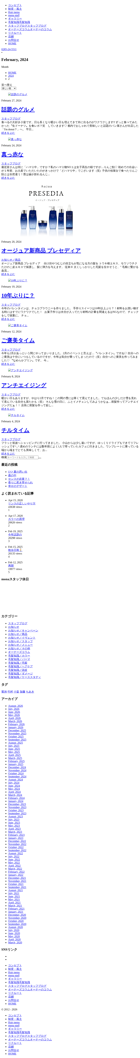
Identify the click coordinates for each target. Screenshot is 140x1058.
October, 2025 (16, 736)
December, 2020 (17, 914)
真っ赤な (12, 154)
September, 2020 (17, 924)
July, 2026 (13, 708)
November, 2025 (17, 733)
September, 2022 (17, 850)
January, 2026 (15, 727)
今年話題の (15, 534)
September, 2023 (17, 813)
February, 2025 (16, 761)
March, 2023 (15, 831)
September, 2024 (17, 776)
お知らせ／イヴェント (22, 637)
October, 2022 (16, 847)
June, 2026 (14, 712)
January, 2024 (15, 801)
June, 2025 (14, 748)
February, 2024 (16, 798)
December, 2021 (17, 877)
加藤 (22, 691)
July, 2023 (13, 819)
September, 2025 (17, 739)
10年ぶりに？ (18, 295)
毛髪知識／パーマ (19, 659)
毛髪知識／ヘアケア (20, 666)
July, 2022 (13, 856)
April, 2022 (14, 865)
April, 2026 (14, 718)
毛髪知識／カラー (19, 655)
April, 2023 (14, 828)
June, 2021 (14, 896)
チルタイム (15, 430)
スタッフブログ (17, 623)
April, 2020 (14, 939)
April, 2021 (14, 902)
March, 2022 (15, 868)
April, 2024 (14, 791)
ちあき (30, 691)
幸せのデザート (17, 486)
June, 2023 (14, 822)
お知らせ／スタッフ (20, 641)
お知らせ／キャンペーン (23, 630)
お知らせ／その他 (19, 648)
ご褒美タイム (18, 340)
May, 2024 (14, 788)
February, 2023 (16, 834)
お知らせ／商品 (17, 634)
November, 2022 (17, 844)
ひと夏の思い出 (17, 471)
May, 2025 (14, 751)
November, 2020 (17, 917)
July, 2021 (13, 893)
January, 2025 (15, 764)
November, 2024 (17, 770)
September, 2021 (17, 887)
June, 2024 (14, 785)
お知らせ (13, 626)
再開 (11, 565)
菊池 (4, 691)
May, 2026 (14, 715)
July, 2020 (13, 930)
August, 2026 (15, 705)
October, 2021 (16, 884)
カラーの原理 (16, 519)
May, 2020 (14, 936)
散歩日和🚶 (15, 550)
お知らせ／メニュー (20, 644)
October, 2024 (16, 773)
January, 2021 (15, 911)
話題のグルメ (18, 109)
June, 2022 (14, 859)
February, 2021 (16, 908)
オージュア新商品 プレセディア (41, 250)
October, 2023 (16, 810)
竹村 (10, 691)
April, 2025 (14, 755)
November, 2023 (17, 807)
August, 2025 (15, 742)
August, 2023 (15, 816)
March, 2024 (15, 795)
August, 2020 (15, 927)
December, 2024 (17, 767)
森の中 (12, 475)
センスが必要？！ (19, 478)
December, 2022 (17, 841)
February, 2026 (16, 724)
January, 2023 (15, 838)
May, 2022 (14, 862)
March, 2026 (15, 721)
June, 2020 (14, 933)
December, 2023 (17, 804)
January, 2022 (15, 874)
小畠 (16, 691)
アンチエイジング (23, 385)
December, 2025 (17, 730)
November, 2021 (17, 881)
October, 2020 (16, 921)
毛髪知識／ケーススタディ (24, 677)
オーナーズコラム (19, 652)
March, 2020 (15, 942)
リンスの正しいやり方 (22, 503)
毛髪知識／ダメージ (20, 673)
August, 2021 (15, 890)
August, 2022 (15, 853)
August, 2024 (15, 779)
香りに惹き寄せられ (20, 482)
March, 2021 (15, 905)
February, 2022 (16, 871)
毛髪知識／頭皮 (17, 670)
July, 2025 (13, 745)
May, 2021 (14, 899)
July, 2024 (13, 782)
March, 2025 (15, 758)
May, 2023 (14, 825)
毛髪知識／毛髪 (17, 662)
